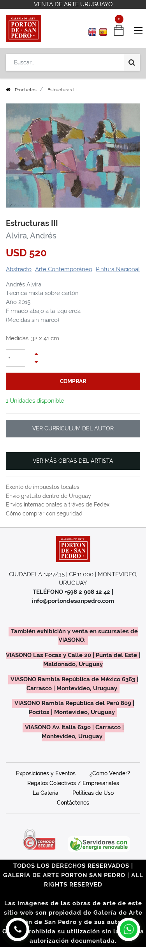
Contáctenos (73, 803)
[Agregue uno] (35, 354)
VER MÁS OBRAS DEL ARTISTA (73, 461)
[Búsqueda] (132, 62)
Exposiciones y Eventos (46, 773)
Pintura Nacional (118, 269)
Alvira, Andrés (31, 235)
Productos (26, 89)
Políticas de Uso (93, 793)
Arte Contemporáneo (63, 269)
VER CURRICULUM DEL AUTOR (73, 428)
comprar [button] (73, 381)
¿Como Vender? (110, 773)
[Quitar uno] (35, 362)
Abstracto (19, 269)
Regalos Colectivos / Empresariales (73, 783)
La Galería (45, 793)
